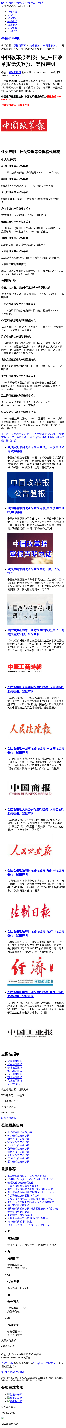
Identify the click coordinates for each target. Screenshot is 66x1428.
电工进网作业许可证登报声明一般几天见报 (30, 1192)
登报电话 (12, 21)
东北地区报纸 (14, 1080)
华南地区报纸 (14, 1064)
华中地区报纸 (14, 1071)
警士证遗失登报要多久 (19, 1211)
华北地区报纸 (14, 1067)
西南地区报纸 (14, 1074)
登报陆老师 (16, 1398)
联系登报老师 (8, 1118)
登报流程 (12, 28)
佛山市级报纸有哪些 (18, 1205)
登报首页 (12, 11)
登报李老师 (16, 1394)
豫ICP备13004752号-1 (12, 1372)
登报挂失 (12, 15)
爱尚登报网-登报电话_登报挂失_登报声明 (23, 2)
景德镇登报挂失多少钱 (19, 1132)
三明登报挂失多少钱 (18, 1158)
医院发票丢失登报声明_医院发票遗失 (27, 1218)
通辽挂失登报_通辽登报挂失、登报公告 (28, 1225)
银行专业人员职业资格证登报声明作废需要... (31, 1202)
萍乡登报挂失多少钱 (18, 1135)
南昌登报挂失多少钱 (18, 1138)
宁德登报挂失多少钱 (18, 1142)
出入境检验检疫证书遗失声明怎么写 (27, 1176)
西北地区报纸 (14, 1077)
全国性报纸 (10, 39)
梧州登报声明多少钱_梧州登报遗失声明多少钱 (32, 1208)
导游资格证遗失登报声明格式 (23, 1195)
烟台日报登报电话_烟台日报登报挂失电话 (30, 1189)
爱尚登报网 (15, 72)
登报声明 (12, 18)
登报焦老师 (16, 1401)
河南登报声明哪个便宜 (19, 1221)
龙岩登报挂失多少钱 (18, 1145)
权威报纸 (12, 24)
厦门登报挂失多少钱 (18, 1161)
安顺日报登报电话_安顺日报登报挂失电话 (30, 1198)
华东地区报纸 (14, 1061)
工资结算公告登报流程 (19, 1215)
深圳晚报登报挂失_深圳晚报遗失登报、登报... (32, 1179)
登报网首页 (20, 45)
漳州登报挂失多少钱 (18, 1151)
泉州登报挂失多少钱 (18, 1155)
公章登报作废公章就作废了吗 (23, 1185)
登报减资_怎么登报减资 (20, 1182)
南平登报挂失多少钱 (18, 1148)
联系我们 (12, 31)
